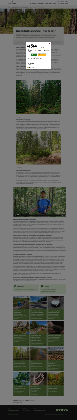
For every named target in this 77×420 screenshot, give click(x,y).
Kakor (49, 67)
